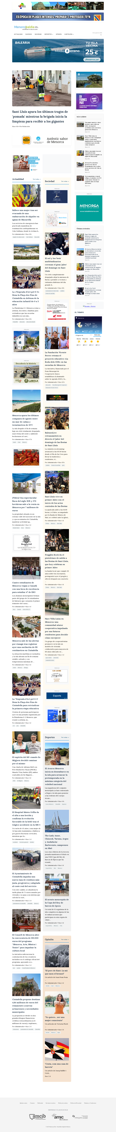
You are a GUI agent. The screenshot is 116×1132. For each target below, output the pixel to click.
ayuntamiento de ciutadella (19, 903)
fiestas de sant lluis (50, 293)
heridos (32, 842)
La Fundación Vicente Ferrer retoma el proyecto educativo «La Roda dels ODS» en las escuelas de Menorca (56, 358)
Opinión (59, 34)
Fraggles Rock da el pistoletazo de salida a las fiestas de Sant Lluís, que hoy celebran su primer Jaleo (56, 561)
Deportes (48, 34)
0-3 (14, 725)
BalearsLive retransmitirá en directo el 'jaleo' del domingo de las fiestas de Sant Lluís (56, 439)
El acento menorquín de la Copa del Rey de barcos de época (57, 902)
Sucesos (28, 34)
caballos (62, 291)
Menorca (24, 442)
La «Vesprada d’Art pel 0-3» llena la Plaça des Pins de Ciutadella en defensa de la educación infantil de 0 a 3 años (25, 298)
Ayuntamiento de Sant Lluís (52, 291)
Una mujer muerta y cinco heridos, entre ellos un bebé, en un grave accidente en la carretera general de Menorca (93, 126)
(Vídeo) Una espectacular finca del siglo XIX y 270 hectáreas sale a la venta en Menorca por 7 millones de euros (25, 504)
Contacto (32, 1103)
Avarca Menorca (49, 804)
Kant (52, 986)
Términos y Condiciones (90, 1103)
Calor (19, 442)
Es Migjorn (19, 780)
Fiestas (47, 523)
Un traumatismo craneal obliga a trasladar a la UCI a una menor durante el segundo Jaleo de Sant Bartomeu (93, 179)
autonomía (55, 657)
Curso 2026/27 (26, 609)
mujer (58, 1032)
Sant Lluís (59, 523)
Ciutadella (15, 322)
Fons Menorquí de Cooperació (59, 385)
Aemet (14, 442)
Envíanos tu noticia (50, 1103)
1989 (14, 780)
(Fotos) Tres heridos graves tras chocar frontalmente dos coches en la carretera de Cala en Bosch (93, 166)
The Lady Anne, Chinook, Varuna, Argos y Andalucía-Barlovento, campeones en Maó (56, 842)
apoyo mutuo (48, 657)
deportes (64, 804)
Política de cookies (63, 1103)
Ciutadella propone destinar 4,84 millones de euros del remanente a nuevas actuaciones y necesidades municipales (26, 1005)
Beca (14, 609)
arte (17, 725)
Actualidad (18, 34)
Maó (55, 868)
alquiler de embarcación (18, 237)
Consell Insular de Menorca (28, 968)
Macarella (37, 237)
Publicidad (40, 1103)
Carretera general (24, 842)
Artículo (47, 986)
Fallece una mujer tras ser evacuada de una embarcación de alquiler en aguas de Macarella (93, 153)
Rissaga (26, 667)
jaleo (63, 465)
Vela (61, 925)
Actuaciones (16, 1029)
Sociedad (38, 34)
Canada (19, 609)
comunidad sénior (50, 660)
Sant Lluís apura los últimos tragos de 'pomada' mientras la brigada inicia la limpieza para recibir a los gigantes (40, 116)
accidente (15, 842)
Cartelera (69, 34)
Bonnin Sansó (16, 528)
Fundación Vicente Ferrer (52, 387)
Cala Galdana (29, 237)
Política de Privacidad (76, 1103)
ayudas (18, 968)
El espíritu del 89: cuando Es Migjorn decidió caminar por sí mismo (26, 760)
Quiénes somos (23, 1103)
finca (22, 528)
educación (22, 322)
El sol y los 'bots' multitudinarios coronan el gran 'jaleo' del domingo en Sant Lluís (56, 264)
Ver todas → (37, 179)
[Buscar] (101, 35)
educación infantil (30, 322)
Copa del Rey (49, 868)
